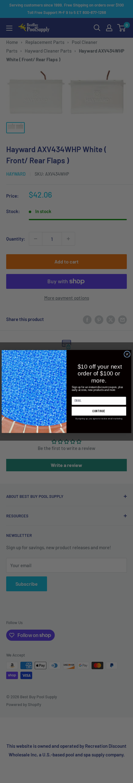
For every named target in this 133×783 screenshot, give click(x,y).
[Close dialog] (127, 354)
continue (98, 411)
